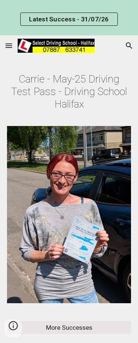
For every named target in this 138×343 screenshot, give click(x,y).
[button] (9, 45)
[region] (69, 17)
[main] (69, 92)
